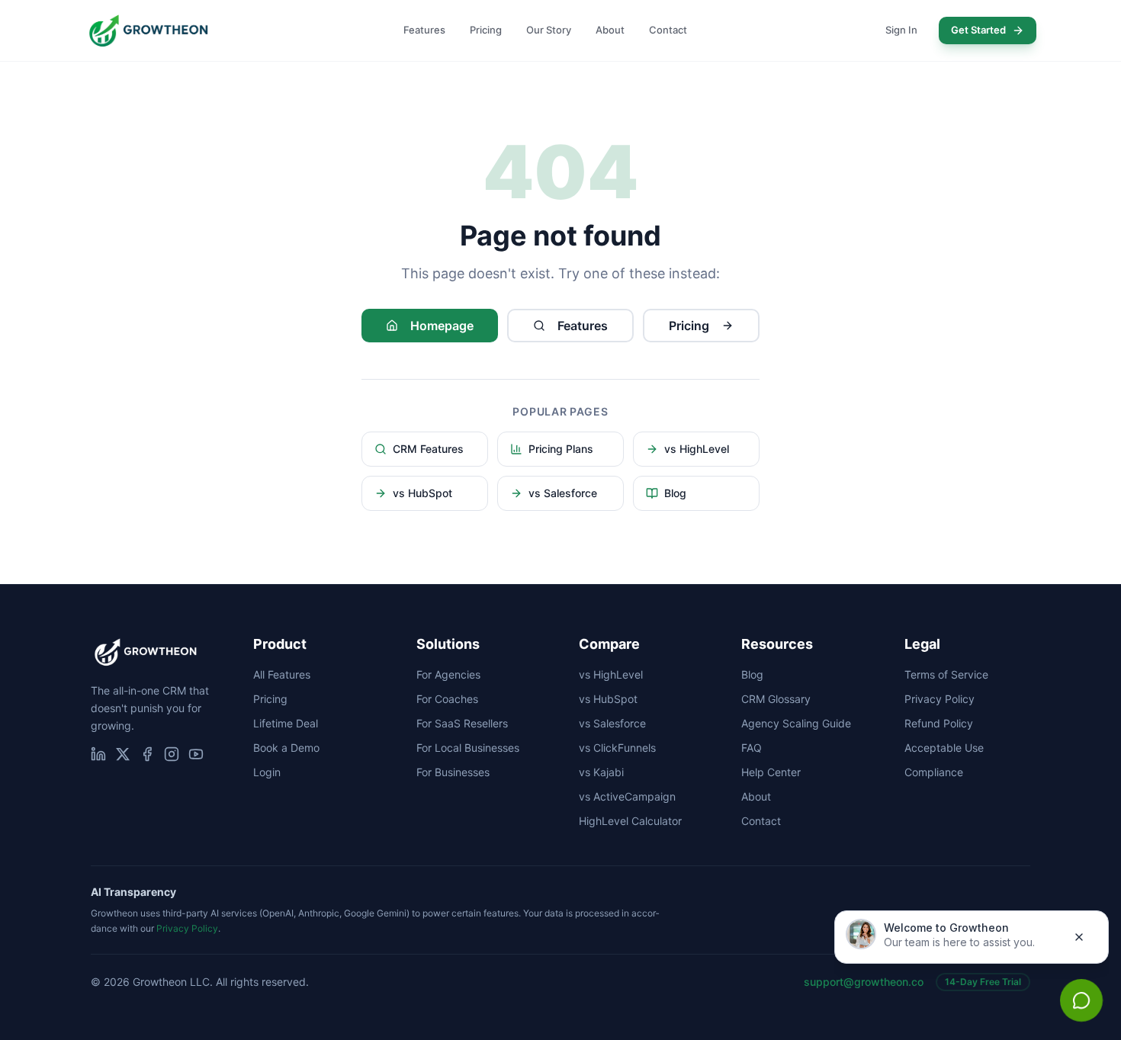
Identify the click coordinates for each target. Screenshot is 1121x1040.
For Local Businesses (467, 747)
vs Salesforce (562, 492)
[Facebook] (147, 754)
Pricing (486, 30)
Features (424, 30)
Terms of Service (946, 674)
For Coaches (447, 698)
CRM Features (428, 448)
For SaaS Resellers (462, 723)
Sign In (901, 30)
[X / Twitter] (122, 754)
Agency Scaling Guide (796, 723)
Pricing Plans (560, 448)
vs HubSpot (422, 492)
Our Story (548, 30)
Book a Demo (286, 747)
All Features (281, 674)
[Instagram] (171, 754)
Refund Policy (938, 723)
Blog (675, 492)
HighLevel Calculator (630, 820)
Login (267, 772)
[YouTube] (196, 754)
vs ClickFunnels (617, 747)
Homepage (442, 325)
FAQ (751, 747)
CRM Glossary (776, 698)
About (610, 30)
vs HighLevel (696, 448)
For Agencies (448, 674)
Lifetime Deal (285, 723)
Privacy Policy (939, 698)
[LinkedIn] (98, 754)
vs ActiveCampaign (627, 796)
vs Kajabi (601, 772)
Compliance (933, 772)
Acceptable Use (944, 747)
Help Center (771, 772)
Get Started (978, 30)
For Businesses (453, 772)
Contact (668, 30)
